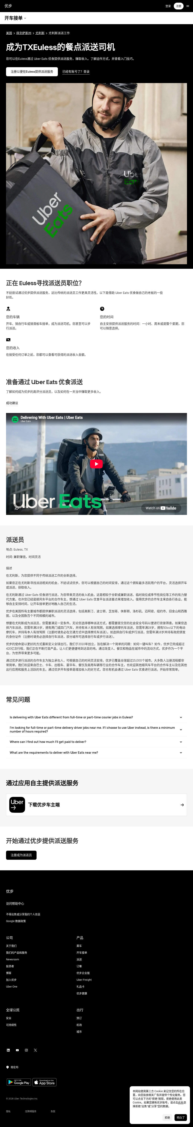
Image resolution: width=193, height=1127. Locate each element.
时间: (10, 557)
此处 (180, 1102)
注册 (178, 6)
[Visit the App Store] (44, 1082)
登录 (168, 6)
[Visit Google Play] (19, 1082)
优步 (8, 6)
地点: (9, 549)
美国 (9, 33)
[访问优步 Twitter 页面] (35, 1050)
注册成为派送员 (21, 855)
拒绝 (167, 1117)
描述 (9, 568)
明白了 (181, 1117)
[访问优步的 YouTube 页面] (17, 1050)
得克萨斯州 (23, 33)
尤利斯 (39, 33)
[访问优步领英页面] (8, 1050)
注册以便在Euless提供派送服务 (32, 71)
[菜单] (187, 6)
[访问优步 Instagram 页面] (26, 1050)
